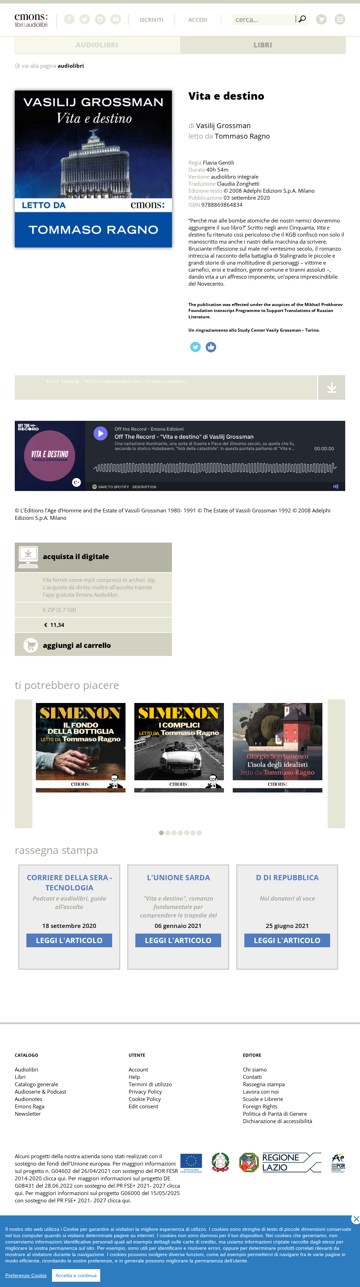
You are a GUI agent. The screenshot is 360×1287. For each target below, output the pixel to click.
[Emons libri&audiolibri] (36, 21)
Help (134, 1076)
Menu (340, 19)
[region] (180, 1251)
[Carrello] (321, 19)
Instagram (100, 19)
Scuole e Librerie (263, 1098)
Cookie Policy (145, 1098)
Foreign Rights (260, 1106)
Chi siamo (255, 1069)
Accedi (197, 19)
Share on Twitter (195, 347)
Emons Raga (29, 1106)
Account (138, 1069)
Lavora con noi (261, 1091)
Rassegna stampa (264, 1084)
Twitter (84, 19)
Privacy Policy (145, 1091)
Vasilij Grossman (223, 125)
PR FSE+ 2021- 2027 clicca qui (93, 1200)
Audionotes (28, 1098)
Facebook (69, 19)
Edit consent (143, 1106)
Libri (262, 44)
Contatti (252, 1076)
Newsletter (28, 1113)
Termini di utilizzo (150, 1084)
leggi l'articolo (69, 940)
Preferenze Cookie (26, 1275)
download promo (331, 387)
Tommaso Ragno (242, 136)
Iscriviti (151, 19)
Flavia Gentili (218, 162)
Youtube (115, 19)
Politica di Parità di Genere (275, 1113)
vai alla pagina (53, 65)
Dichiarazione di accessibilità (277, 1121)
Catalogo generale (36, 1084)
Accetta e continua (76, 1275)
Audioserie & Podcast (40, 1091)
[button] (161, 832)
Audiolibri (97, 44)
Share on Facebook (211, 347)
